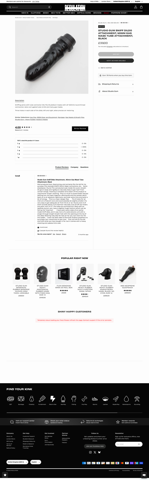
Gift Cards (9, 441)
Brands (97, 13)
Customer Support (29, 436)
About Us (9, 436)
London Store (105, 1)
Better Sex (69, 13)
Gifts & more (84, 13)
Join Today (35, 1)
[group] (25, 127)
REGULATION (14, 470)
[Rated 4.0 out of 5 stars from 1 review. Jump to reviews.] (125, 22)
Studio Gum (102, 22)
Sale (106, 13)
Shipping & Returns (29, 441)
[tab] (62, 167)
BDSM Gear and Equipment (47, 117)
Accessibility (126, 470)
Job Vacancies (49, 444)
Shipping (109, 46)
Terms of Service (138, 470)
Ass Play (33, 117)
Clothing (36, 13)
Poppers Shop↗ (119, 13)
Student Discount (28, 439)
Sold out (116, 54)
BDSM (46, 13)
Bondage (55, 17)
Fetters (64, 442)
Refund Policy (10, 448)
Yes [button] (54, 234)
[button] (49, 7)
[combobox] (29, 7)
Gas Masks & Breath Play (44, 17)
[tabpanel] (51, 108)
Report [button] (58, 234)
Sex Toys (55, 13)
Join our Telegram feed (95, 446)
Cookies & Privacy (114, 470)
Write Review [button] (80, 128)
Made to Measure (28, 444)
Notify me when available (116, 60)
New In (24, 13)
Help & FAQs (94, 1)
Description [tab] (19, 100)
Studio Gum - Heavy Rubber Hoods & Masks (25, 17)
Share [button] (64, 234)
